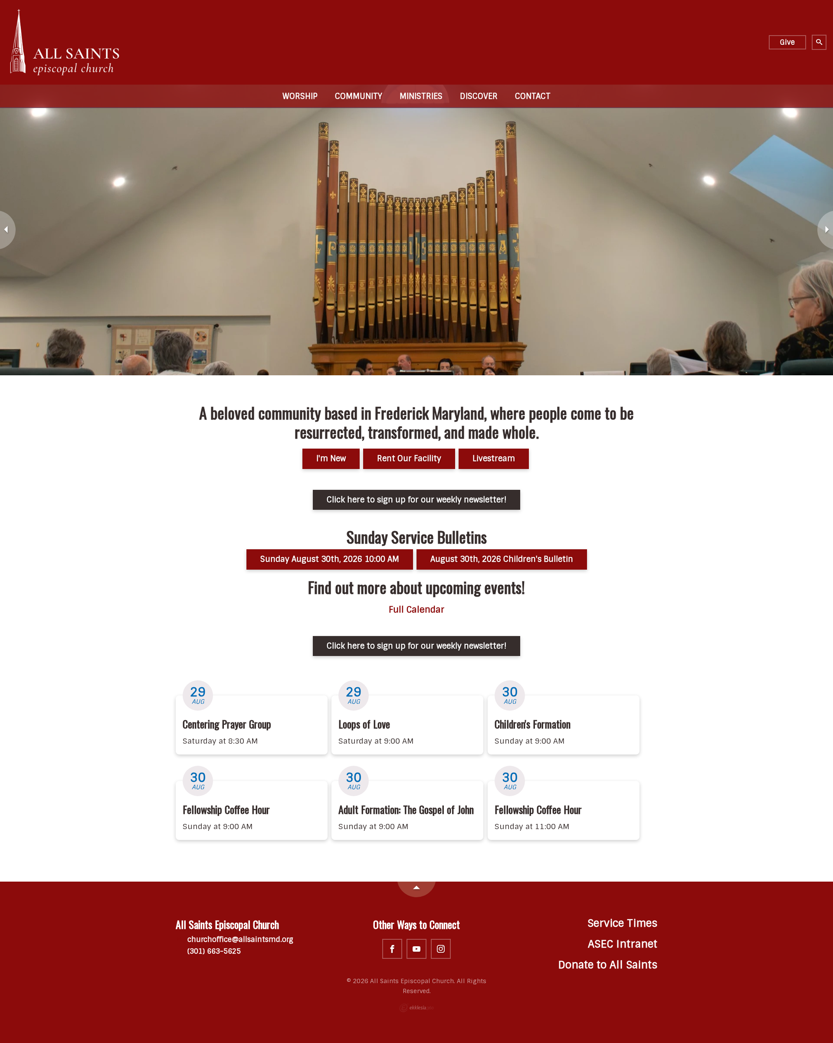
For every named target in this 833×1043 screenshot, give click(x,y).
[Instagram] (441, 949)
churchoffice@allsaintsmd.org (239, 939)
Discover (479, 96)
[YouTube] (416, 949)
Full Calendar (416, 609)
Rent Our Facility (409, 458)
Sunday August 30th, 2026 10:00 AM (329, 559)
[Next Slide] (825, 229)
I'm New (331, 458)
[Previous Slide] (8, 229)
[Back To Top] (416, 889)
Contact (533, 96)
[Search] (819, 42)
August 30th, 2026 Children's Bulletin (501, 559)
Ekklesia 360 (416, 1008)
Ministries (421, 96)
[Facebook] (392, 949)
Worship (300, 96)
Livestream (493, 458)
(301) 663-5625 (213, 951)
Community (358, 96)
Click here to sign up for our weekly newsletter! (416, 500)
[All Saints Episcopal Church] (65, 42)
